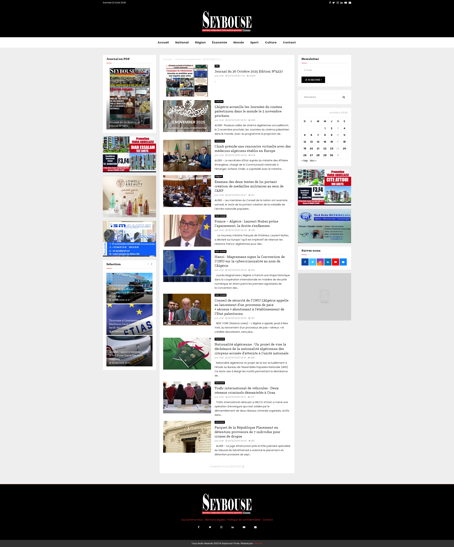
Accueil (163, 42)
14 (318, 142)
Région (200, 42)
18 (344, 142)
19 (305, 148)
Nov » (313, 160)
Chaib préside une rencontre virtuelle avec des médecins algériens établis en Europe (253, 148)
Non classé (220, 216)
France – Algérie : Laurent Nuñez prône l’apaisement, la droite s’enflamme (246, 223)
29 (324, 155)
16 (331, 142)
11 (344, 135)
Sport (254, 42)
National (182, 42)
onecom (257, 543)
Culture (270, 42)
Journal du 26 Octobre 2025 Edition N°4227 (249, 71)
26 (304, 155)
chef (221, 75)
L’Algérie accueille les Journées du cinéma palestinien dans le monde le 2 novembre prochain (248, 111)
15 (325, 142)
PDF (217, 66)
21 (318, 148)
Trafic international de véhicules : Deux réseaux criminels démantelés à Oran (247, 390)
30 (331, 155)
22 (324, 148)
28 (318, 155)
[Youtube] (244, 527)
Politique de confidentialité (244, 519)
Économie (219, 42)
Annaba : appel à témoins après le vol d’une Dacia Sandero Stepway (129, 355)
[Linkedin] (233, 527)
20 (311, 148)
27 (311, 155)
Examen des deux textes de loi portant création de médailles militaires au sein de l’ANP (249, 186)
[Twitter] (210, 527)
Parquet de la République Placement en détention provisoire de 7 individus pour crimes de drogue (247, 431)
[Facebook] (199, 527)
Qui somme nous (192, 519)
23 (331, 148)
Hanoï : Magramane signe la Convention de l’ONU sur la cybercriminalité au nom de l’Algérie (250, 261)
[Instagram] (221, 527)
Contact (289, 42)
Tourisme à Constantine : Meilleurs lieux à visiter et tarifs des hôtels (126, 324)
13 (311, 142)
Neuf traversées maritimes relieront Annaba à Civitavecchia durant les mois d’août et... (128, 291)
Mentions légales (215, 519)
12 (305, 142)
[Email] (255, 527)
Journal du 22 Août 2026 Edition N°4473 (124, 124)
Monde (238, 42)
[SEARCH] (344, 97)
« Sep (304, 160)
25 (344, 148)
